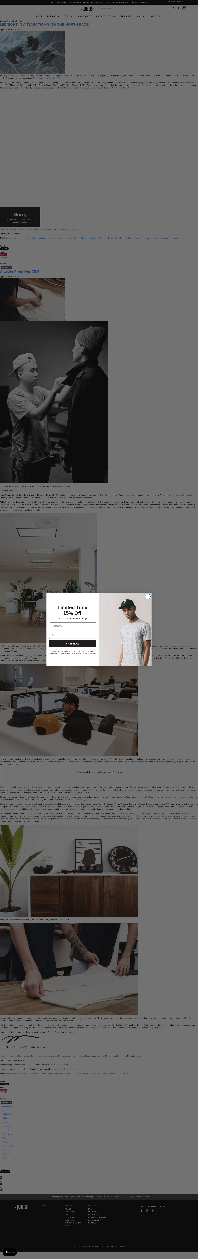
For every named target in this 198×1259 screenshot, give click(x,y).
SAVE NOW (72, 643)
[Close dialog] (148, 596)
